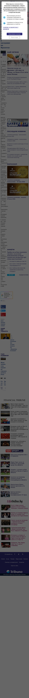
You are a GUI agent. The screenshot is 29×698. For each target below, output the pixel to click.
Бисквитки (6, 29)
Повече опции (14, 37)
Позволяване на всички (14, 34)
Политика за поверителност (10, 27)
